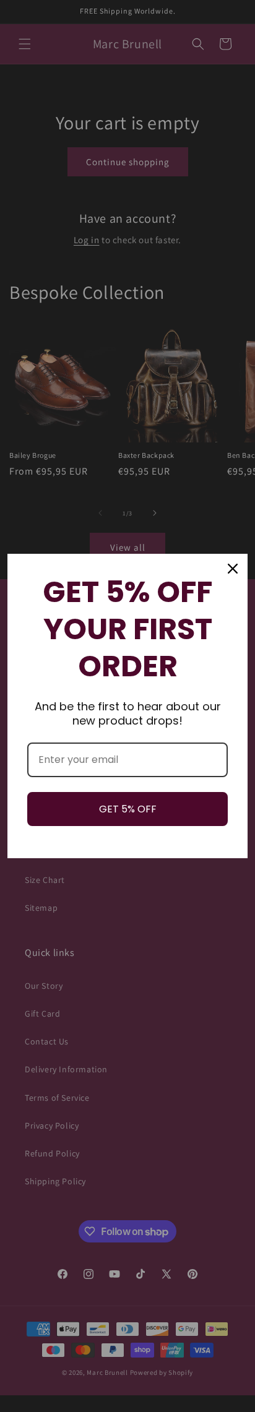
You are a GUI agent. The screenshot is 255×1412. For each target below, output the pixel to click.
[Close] (233, 568)
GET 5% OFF (128, 809)
